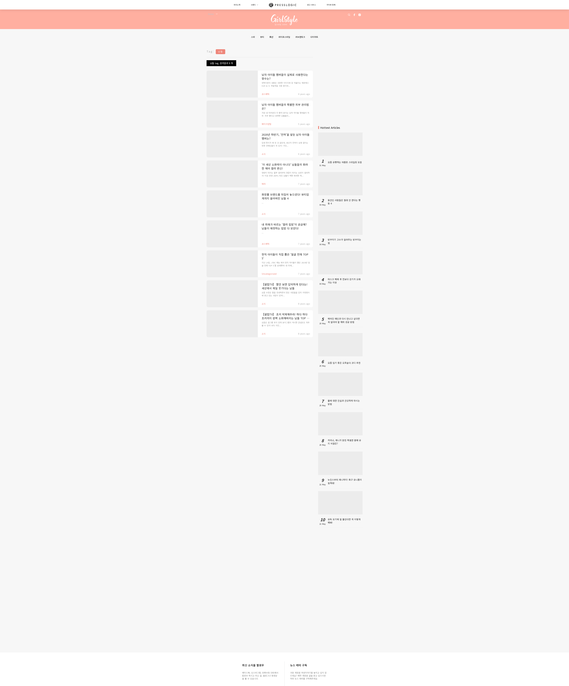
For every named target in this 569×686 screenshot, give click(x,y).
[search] (349, 14)
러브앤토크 (300, 36)
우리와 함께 (331, 4)
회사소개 (237, 4)
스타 (253, 36)
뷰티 (262, 36)
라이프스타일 (284, 36)
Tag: (210, 51)
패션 (271, 36)
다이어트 (314, 36)
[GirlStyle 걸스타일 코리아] (284, 20)
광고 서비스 (311, 4)
